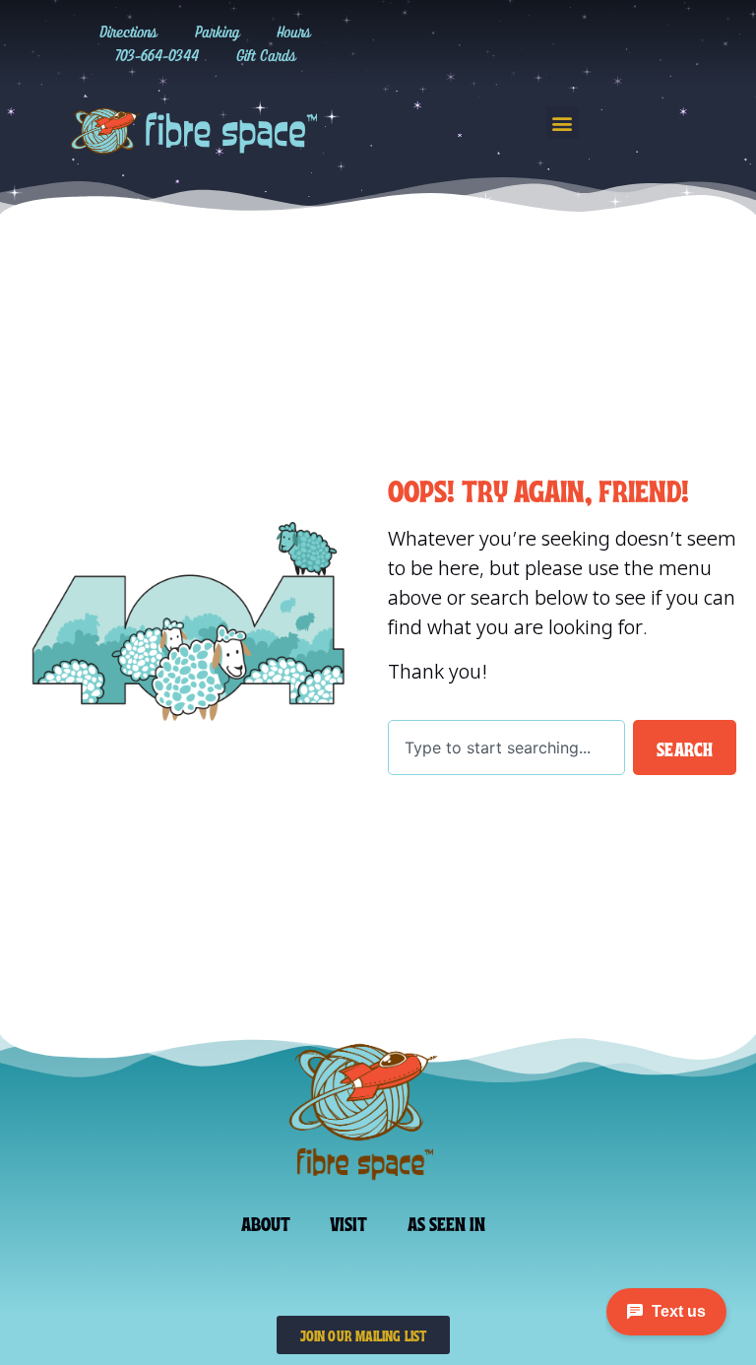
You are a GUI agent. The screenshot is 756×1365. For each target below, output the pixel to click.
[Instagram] (502, 43)
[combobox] (506, 747)
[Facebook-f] (582, 43)
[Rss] (663, 43)
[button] (562, 122)
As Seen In (447, 1222)
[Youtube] (623, 43)
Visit (349, 1222)
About (266, 1222)
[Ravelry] (461, 43)
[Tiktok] (542, 43)
